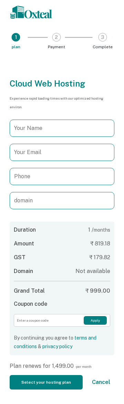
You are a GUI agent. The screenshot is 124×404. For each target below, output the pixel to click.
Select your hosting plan (46, 382)
